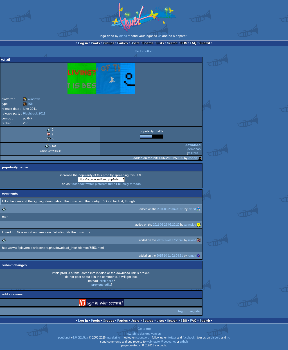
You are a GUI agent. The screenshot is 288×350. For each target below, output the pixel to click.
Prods (95, 43)
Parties (122, 43)
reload (192, 240)
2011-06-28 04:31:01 (170, 209)
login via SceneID (108, 303)
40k (28, 103)
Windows (31, 99)
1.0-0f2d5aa (80, 337)
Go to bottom (144, 51)
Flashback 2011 (34, 113)
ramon (192, 255)
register (195, 311)
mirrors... (194, 153)
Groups (108, 43)
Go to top (144, 328)
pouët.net (64, 337)
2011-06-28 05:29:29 (166, 224)
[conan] (200, 158)
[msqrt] (198, 209)
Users (135, 43)
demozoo (194, 149)
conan (192, 158)
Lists (160, 43)
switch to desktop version (144, 333)
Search (172, 43)
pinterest (101, 184)
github (184, 341)
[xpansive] (198, 224)
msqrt (192, 209)
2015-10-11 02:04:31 (170, 255)
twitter (90, 184)
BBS (183, 43)
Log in (83, 43)
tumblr (112, 184)
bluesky (123, 184)
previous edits (101, 284)
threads (135, 184)
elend (123, 36)
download (193, 145)
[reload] (198, 240)
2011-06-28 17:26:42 (170, 240)
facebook (78, 184)
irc (228, 337)
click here (106, 281)
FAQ (193, 43)
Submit (204, 43)
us (159, 36)
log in (182, 311)
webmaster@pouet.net (161, 341)
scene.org (142, 337)
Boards (147, 43)
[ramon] (198, 255)
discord (215, 337)
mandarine (113, 337)
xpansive (190, 224)
